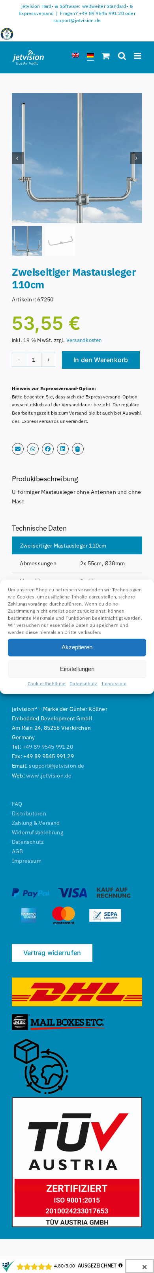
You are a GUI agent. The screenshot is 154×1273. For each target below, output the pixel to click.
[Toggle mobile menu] (138, 56)
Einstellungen (77, 668)
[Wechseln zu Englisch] (75, 56)
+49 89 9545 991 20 (48, 746)
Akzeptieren (77, 647)
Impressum (114, 683)
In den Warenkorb (100, 360)
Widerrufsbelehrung (37, 832)
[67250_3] (77, 158)
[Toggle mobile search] (122, 56)
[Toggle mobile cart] (106, 56)
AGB (17, 851)
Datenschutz (83, 683)
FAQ (17, 804)
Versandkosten (84, 340)
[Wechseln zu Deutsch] (90, 56)
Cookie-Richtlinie (47, 683)
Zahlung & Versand (36, 822)
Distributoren (29, 813)
